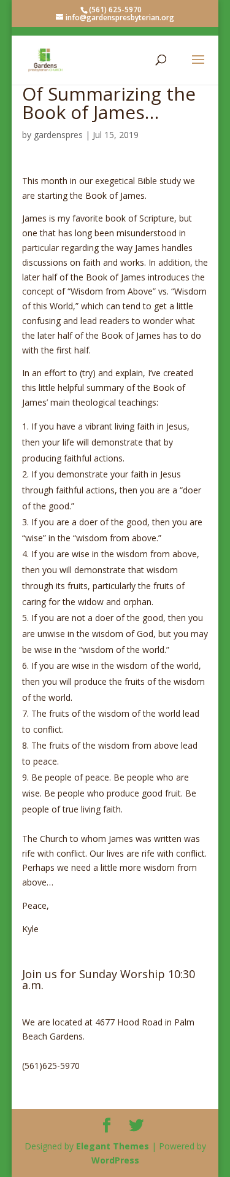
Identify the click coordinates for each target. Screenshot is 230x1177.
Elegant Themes (112, 1146)
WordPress (115, 1160)
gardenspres (58, 135)
